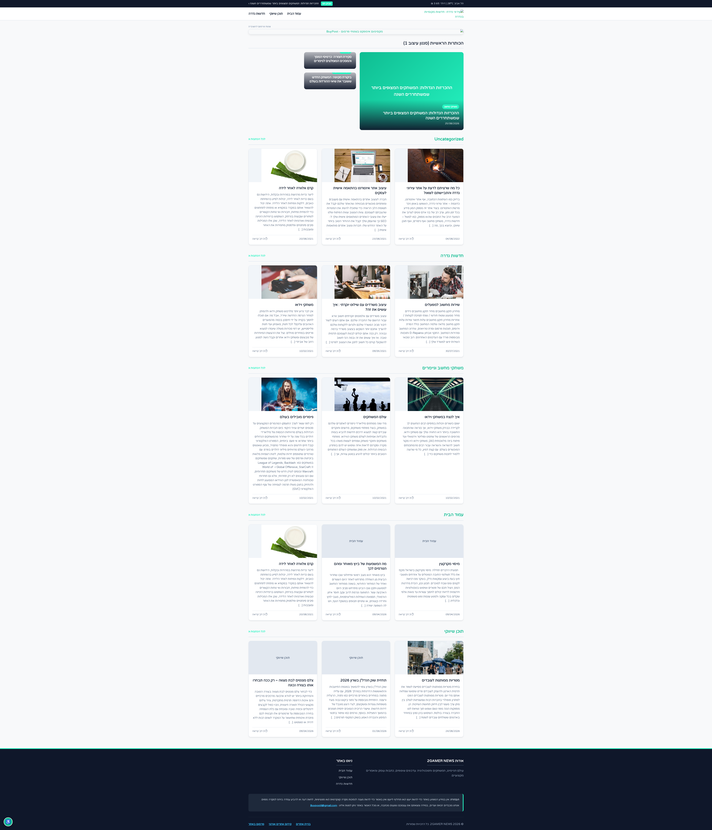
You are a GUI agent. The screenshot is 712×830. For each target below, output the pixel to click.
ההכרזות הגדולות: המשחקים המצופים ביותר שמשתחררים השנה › (283, 3)
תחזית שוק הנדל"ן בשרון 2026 (363, 680)
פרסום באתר (256, 824)
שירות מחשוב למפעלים (442, 305)
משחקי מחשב (450, 106)
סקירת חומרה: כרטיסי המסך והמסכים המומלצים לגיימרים (333, 59)
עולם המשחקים (374, 417)
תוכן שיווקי (276, 14)
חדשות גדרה (256, 14)
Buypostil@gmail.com (323, 805)
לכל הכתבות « (256, 139)
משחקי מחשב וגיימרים (443, 367)
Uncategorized (449, 139)
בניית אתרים (303, 824)
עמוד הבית (294, 14)
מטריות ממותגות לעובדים (441, 680)
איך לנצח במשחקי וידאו (442, 417)
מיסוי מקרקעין (449, 564)
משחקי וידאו (304, 305)
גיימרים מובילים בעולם (296, 417)
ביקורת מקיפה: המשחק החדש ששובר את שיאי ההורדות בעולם (330, 79)
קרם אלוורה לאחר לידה (296, 188)
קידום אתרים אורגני (280, 824)
